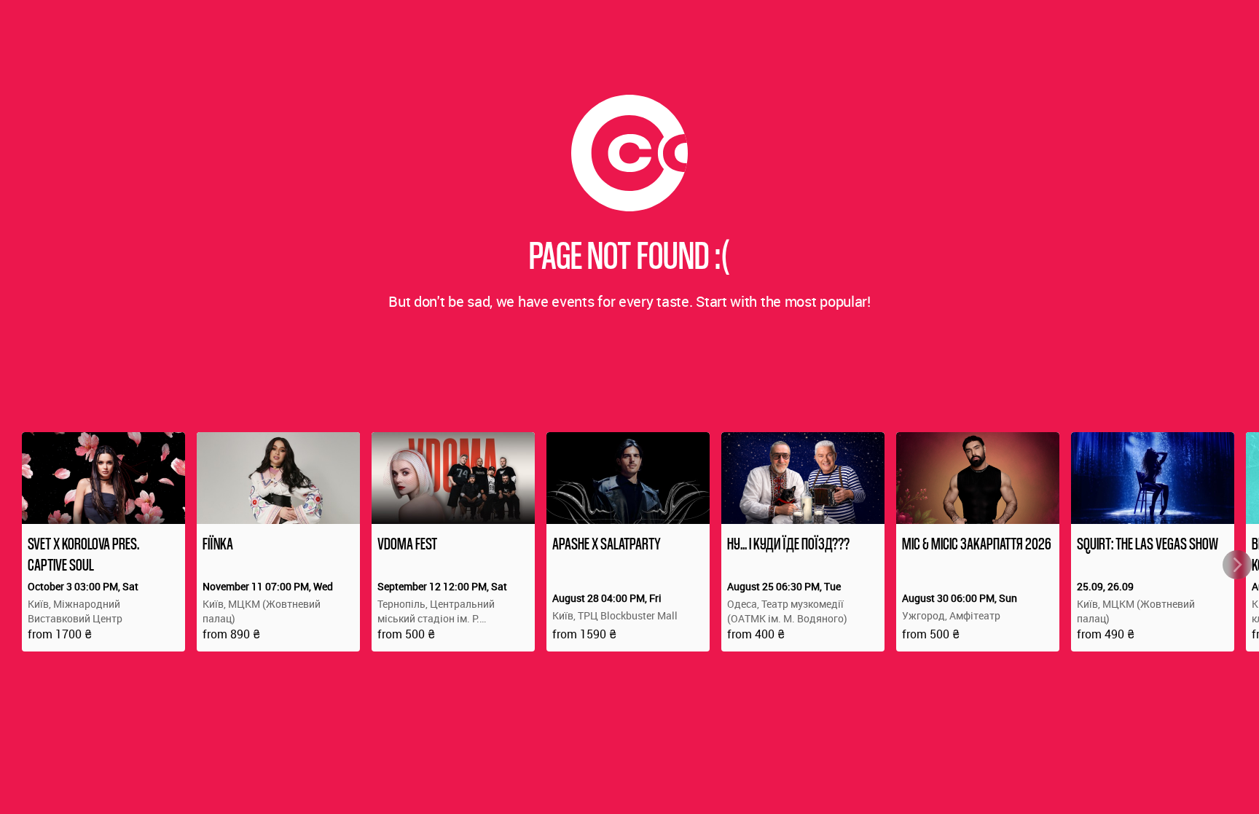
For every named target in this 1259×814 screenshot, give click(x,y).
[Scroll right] (1237, 564)
